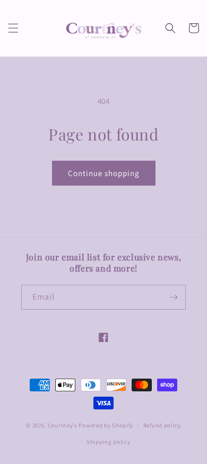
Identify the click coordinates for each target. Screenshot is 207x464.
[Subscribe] (173, 297)
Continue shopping (104, 173)
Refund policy (162, 425)
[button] (13, 28)
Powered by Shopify (106, 425)
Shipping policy (109, 441)
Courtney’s (63, 425)
